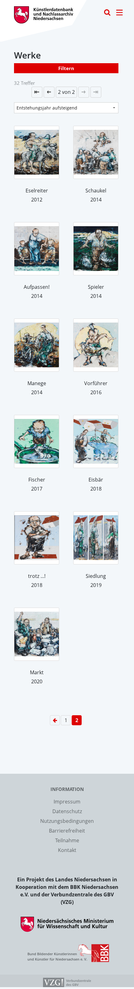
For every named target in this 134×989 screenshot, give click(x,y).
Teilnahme (67, 840)
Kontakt (67, 850)
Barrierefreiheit (67, 830)
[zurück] (49, 92)
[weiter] (84, 92)
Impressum (67, 801)
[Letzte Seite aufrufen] (37, 92)
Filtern (66, 68)
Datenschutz (67, 811)
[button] (66, 92)
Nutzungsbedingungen (67, 821)
